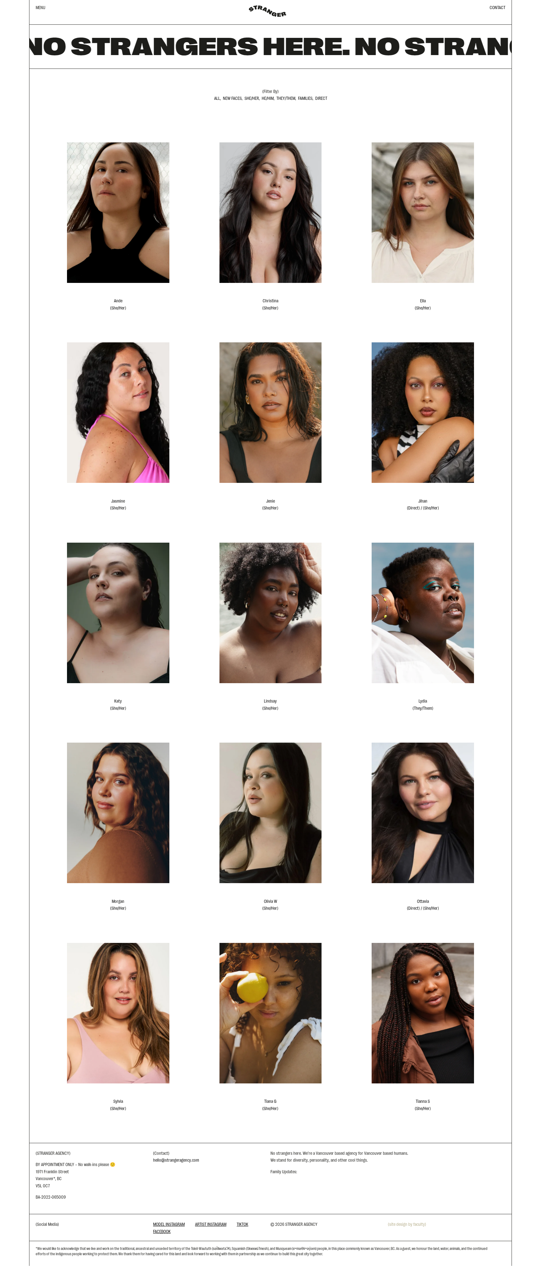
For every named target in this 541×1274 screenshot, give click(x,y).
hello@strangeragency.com (176, 1159)
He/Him (268, 97)
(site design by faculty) (407, 1223)
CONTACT (497, 7)
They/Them (285, 97)
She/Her (252, 97)
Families (305, 97)
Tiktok (242, 1223)
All (217, 97)
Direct (321, 97)
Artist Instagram (210, 1223)
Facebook (162, 1231)
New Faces (232, 97)
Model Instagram (169, 1223)
